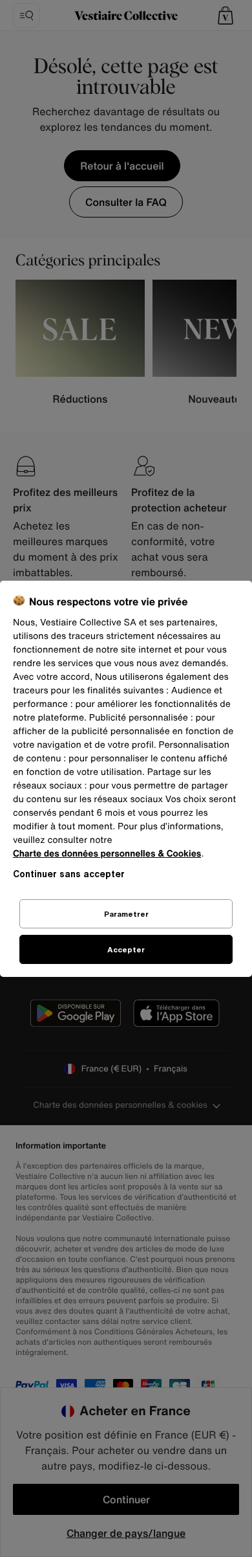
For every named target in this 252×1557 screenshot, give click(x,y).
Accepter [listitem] (126, 949)
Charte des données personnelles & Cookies (107, 853)
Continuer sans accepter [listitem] (69, 873)
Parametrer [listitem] (126, 913)
